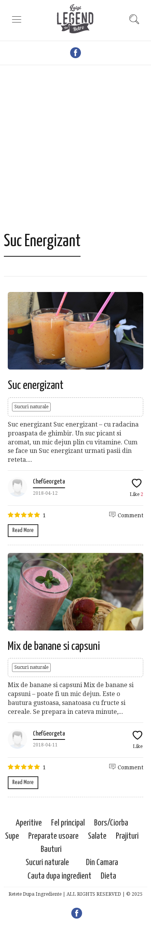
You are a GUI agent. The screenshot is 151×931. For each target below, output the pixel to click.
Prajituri (127, 836)
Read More (23, 530)
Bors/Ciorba (111, 823)
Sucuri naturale (31, 406)
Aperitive (28, 823)
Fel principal (68, 823)
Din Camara (102, 862)
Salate (97, 836)
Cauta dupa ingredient (59, 876)
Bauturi (51, 849)
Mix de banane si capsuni (54, 646)
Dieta (108, 876)
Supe (12, 836)
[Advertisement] (75, 152)
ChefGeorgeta (49, 481)
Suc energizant (35, 385)
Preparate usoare (53, 836)
